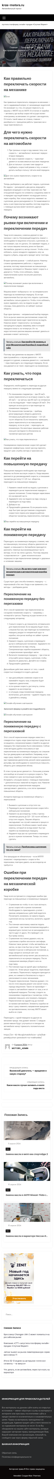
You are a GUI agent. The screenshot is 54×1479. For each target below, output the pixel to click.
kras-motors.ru (13, 5)
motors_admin (20, 1048)
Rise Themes (35, 1475)
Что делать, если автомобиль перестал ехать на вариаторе (27, 1371)
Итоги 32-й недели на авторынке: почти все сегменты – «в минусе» (25, 1362)
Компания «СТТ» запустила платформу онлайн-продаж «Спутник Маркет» (27, 1344)
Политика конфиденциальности (16, 1456)
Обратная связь (9, 1452)
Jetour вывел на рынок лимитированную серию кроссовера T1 (27, 1353)
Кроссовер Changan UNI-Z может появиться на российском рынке (26, 1336)
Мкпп (8, 1149)
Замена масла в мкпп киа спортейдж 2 (27, 1154)
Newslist (18, 1475)
